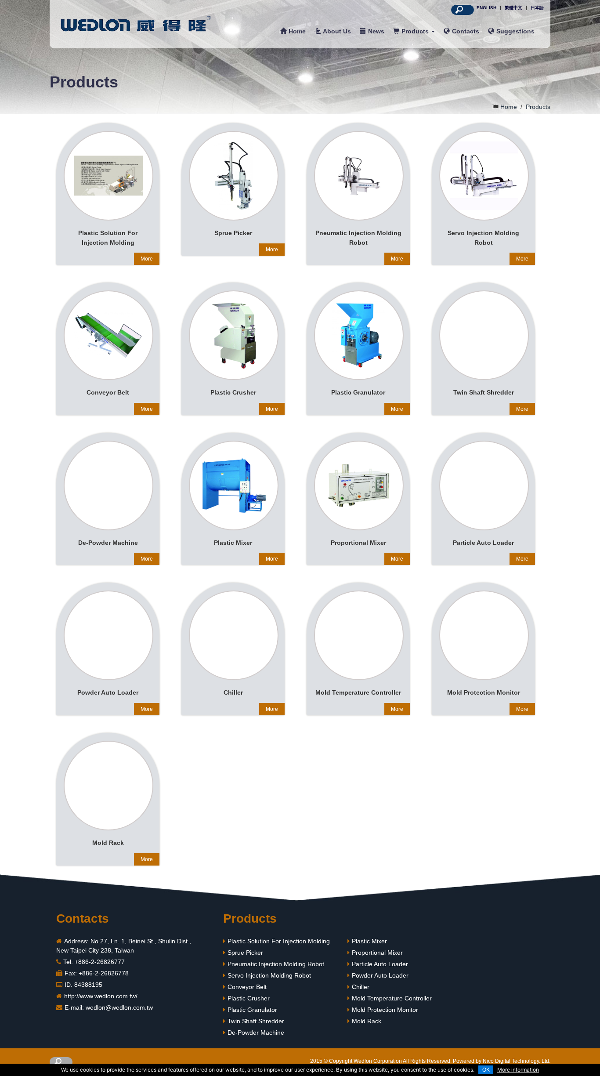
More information (518, 1069)
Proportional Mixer (377, 952)
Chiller (360, 986)
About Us (337, 31)
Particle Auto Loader (380, 963)
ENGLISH (486, 7)
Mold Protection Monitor (385, 1009)
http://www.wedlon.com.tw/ (100, 996)
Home (297, 31)
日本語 (537, 7)
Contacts (465, 31)
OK (486, 1070)
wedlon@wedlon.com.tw (119, 1007)
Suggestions (515, 31)
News (376, 31)
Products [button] (415, 31)
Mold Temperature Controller (392, 998)
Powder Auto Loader (380, 975)
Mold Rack (366, 1021)
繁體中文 (513, 7)
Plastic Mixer (369, 941)
